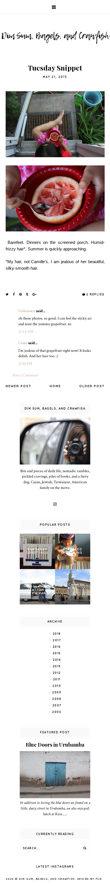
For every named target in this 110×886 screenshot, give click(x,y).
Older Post (92, 386)
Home (55, 386)
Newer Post (18, 386)
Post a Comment (25, 375)
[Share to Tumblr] (27, 294)
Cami (22, 343)
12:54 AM (25, 331)
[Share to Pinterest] (20, 294)
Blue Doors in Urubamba (55, 744)
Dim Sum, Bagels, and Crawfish (47, 878)
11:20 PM (25, 363)
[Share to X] (7, 294)
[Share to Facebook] (14, 294)
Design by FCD (89, 878)
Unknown (26, 311)
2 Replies (95, 294)
